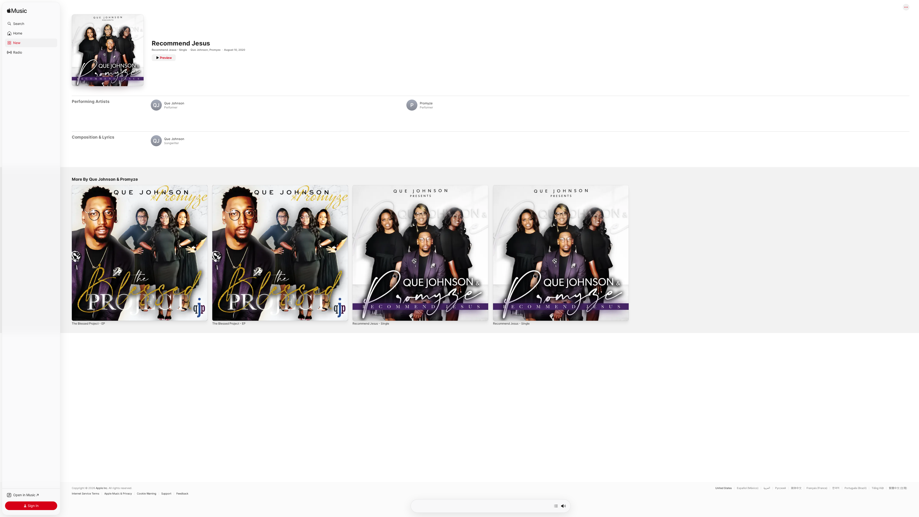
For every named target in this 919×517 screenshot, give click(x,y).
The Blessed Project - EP (90, 187)
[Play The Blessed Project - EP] (77, 314)
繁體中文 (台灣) (898, 488)
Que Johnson (199, 49)
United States (723, 488)
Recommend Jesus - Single (169, 49)
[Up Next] (556, 506)
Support (166, 493)
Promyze (215, 49)
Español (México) (747, 488)
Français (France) (817, 488)
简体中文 (796, 488)
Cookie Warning (146, 493)
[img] (17, 11)
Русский (780, 488)
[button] (31, 24)
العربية (766, 488)
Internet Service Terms (85, 493)
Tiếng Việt (878, 488)
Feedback (182, 493)
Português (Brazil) (856, 488)
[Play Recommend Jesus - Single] (358, 314)
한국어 (836, 488)
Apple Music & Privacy (118, 493)
